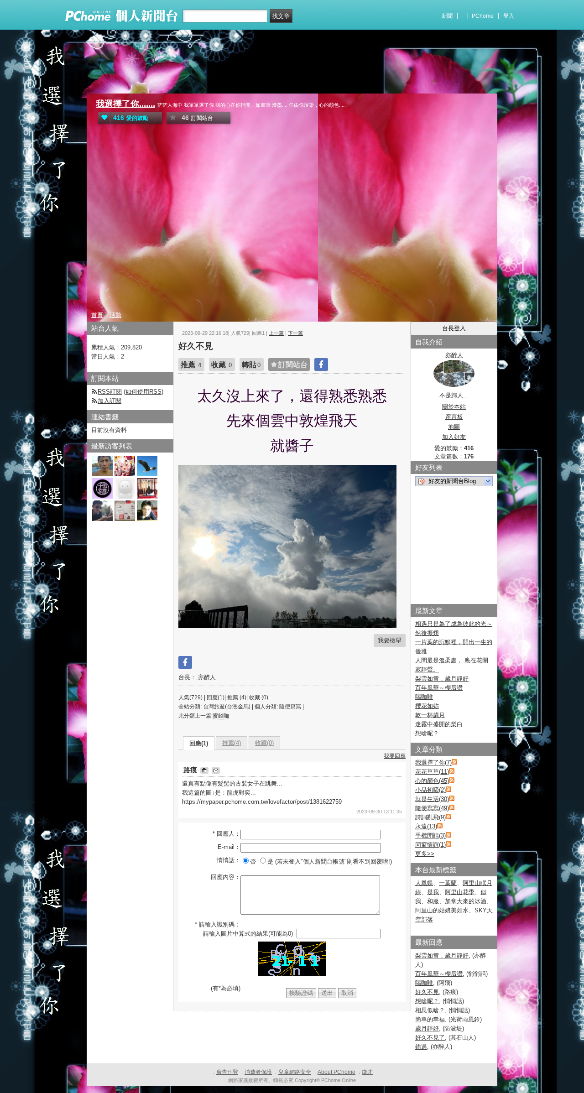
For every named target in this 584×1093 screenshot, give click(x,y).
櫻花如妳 (427, 706)
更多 (424, 853)
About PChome (336, 1072)
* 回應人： (226, 833)
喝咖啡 (424, 696)
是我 (433, 892)
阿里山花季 (459, 892)
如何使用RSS (143, 391)
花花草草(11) (432, 771)
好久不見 (427, 992)
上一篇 (276, 333)
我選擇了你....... (125, 104)
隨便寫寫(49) (432, 808)
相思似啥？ (430, 1010)
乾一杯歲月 (430, 715)
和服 (433, 901)
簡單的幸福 (430, 1019)
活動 (115, 315)
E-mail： (229, 846)
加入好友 (454, 436)
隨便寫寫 (290, 706)
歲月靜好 (427, 1028)
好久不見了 (430, 1037)
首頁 (97, 315)
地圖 (454, 426)
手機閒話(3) (430, 835)
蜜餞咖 (221, 716)
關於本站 (454, 406)
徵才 (367, 1072)
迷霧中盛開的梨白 (439, 724)
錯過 (421, 1046)
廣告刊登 (227, 1072)
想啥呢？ (427, 733)
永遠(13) (426, 826)
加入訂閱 (109, 400)
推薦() (231, 742)
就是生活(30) (432, 799)
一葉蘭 (448, 883)
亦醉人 (206, 677)
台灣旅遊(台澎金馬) (226, 706)
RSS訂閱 (110, 391)
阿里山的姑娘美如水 (442, 910)
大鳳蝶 (424, 883)
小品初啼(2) (430, 789)
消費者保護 (258, 1072)
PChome (483, 16)
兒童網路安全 (294, 1072)
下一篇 (295, 333)
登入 (508, 16)
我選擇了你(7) (433, 762)
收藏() (264, 742)
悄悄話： (228, 860)
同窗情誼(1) (430, 844)
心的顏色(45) (432, 780)
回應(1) (198, 743)
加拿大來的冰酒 (465, 901)
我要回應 (395, 756)
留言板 (454, 416)
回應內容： (225, 877)
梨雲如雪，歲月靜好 (442, 678)
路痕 (191, 770)
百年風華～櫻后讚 (439, 687)
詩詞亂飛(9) (430, 817)
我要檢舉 (390, 640)
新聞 (447, 16)
